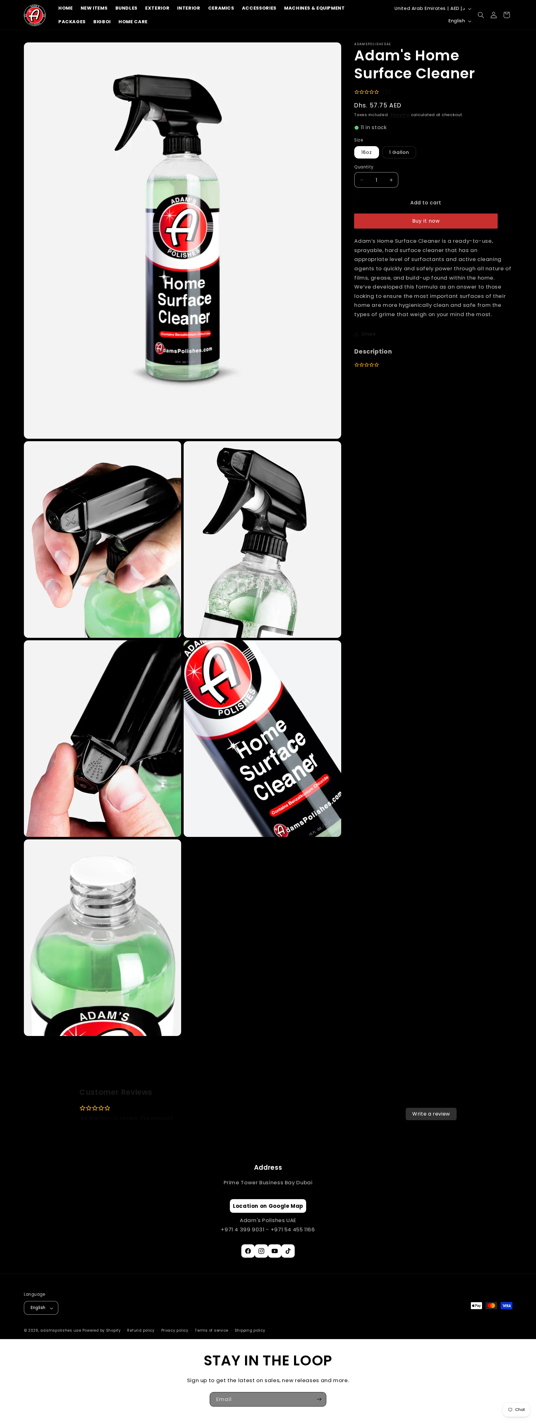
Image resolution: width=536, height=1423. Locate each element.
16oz (366, 152)
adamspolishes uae (60, 1330)
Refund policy (141, 1330)
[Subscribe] (319, 1399)
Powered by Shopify (102, 1330)
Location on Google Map (268, 1206)
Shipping (400, 114)
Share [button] (369, 334)
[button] (481, 15)
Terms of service (211, 1330)
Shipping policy (250, 1330)
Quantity (363, 167)
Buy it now (426, 221)
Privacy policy (175, 1330)
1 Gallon (399, 152)
